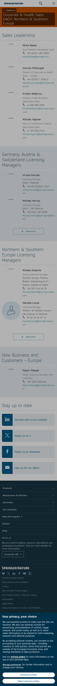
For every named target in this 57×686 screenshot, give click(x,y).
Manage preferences (12, 665)
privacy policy (18, 656)
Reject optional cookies (29, 681)
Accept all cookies (28, 675)
